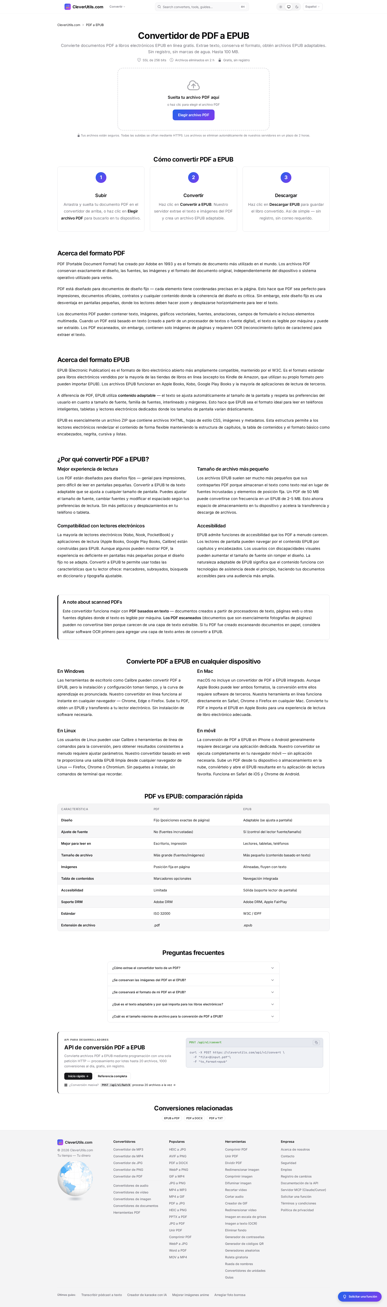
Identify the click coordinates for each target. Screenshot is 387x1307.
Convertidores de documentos (135, 1206)
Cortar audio (234, 1196)
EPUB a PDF (172, 1118)
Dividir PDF (233, 1163)
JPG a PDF (177, 1223)
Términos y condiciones (298, 1203)
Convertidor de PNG (128, 1169)
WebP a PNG (178, 1169)
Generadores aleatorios (242, 1250)
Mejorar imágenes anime (190, 1295)
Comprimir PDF (180, 1237)
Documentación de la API (299, 1183)
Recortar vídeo (236, 1190)
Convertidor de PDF (127, 1176)
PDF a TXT (216, 1118)
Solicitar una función (296, 1196)
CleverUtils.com (88, 6)
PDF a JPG (177, 1203)
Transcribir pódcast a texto (101, 1295)
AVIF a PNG (177, 1156)
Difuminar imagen (238, 1183)
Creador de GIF (236, 1203)
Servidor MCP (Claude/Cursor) (303, 1190)
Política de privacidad (297, 1210)
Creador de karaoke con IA (147, 1295)
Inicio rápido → (78, 1076)
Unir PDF (175, 1230)
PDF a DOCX (194, 1118)
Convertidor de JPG (127, 1163)
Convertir (116, 6)
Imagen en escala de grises (245, 1217)
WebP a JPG (178, 1244)
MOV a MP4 (178, 1257)
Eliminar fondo (235, 1230)
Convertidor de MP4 (128, 1156)
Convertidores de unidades (245, 1270)
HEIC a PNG (178, 1210)
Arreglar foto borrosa (229, 1295)
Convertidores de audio (130, 1185)
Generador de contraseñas (244, 1237)
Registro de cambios (296, 1176)
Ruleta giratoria (236, 1257)
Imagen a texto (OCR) (241, 1223)
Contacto (287, 1156)
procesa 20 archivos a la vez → (139, 1085)
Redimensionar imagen (242, 1169)
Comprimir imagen (238, 1176)
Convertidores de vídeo (130, 1192)
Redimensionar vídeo (240, 1210)
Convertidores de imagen (132, 1199)
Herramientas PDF (126, 1212)
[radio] (280, 6)
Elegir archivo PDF (193, 115)
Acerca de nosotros (295, 1149)
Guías (229, 1277)
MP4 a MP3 (178, 1190)
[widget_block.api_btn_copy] (316, 1042)
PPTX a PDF (178, 1217)
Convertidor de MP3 (128, 1149)
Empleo (286, 1169)
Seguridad (288, 1163)
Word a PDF (178, 1250)
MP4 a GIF (177, 1196)
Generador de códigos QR (244, 1244)
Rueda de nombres (239, 1264)
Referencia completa (112, 1076)
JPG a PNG (177, 1183)
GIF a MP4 (177, 1176)
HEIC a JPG (177, 1149)
